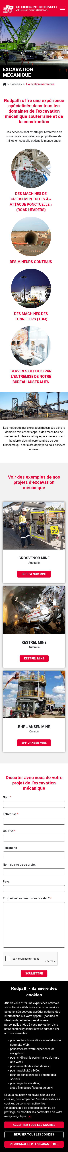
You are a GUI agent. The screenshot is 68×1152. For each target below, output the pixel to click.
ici (29, 1116)
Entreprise (10, 814)
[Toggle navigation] (62, 8)
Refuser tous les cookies (34, 1134)
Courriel (8, 831)
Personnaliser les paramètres (34, 1144)
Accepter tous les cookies (34, 1125)
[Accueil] (4, 84)
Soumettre (34, 973)
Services (16, 84)
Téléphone (10, 848)
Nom (6, 797)
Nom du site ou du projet (19, 864)
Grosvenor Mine (34, 574)
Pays (6, 881)
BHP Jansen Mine (34, 742)
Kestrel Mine (34, 658)
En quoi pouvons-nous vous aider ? (26, 898)
